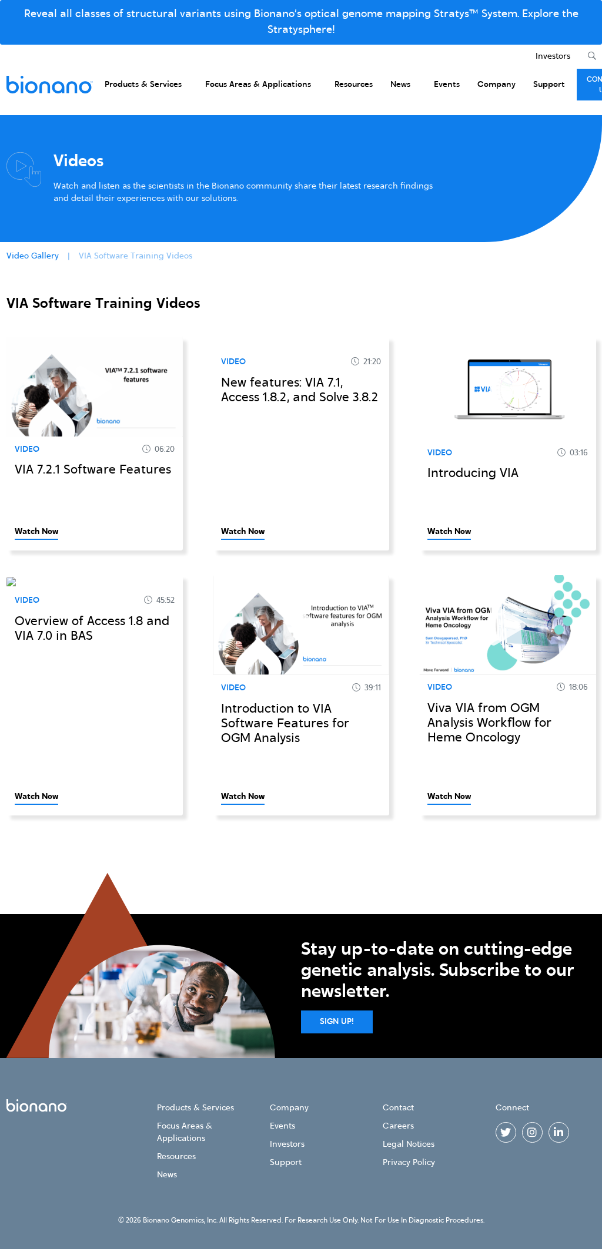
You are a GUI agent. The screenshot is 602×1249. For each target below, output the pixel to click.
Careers (398, 1126)
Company (496, 84)
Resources (354, 84)
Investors (553, 56)
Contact (398, 1108)
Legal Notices (408, 1144)
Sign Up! (337, 1022)
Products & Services (143, 84)
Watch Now (36, 532)
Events (447, 84)
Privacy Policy (409, 1163)
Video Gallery (32, 256)
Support (549, 84)
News (400, 84)
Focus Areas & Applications (258, 84)
